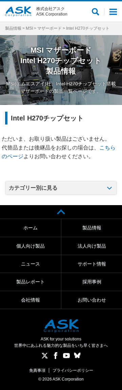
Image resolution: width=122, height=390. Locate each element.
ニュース (30, 264)
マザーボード (49, 28)
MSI (29, 28)
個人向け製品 (30, 246)
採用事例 (91, 281)
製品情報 (13, 28)
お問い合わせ (92, 300)
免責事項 (37, 370)
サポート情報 (92, 264)
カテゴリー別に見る (33, 188)
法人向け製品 (92, 246)
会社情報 (30, 300)
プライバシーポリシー (73, 370)
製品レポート (30, 281)
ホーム (30, 227)
